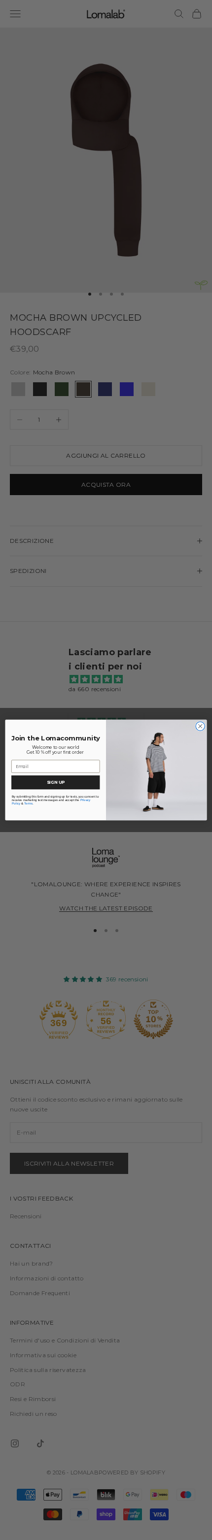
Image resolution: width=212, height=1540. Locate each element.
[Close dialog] (200, 726)
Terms (28, 803)
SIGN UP (56, 782)
